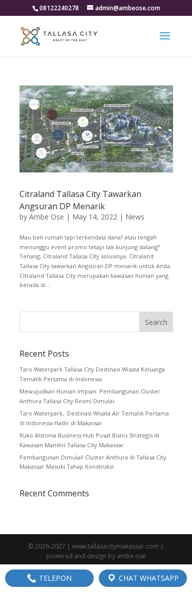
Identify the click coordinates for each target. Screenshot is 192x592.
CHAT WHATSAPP (148, 578)
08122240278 (59, 8)
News (134, 217)
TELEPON (54, 578)
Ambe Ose (46, 217)
